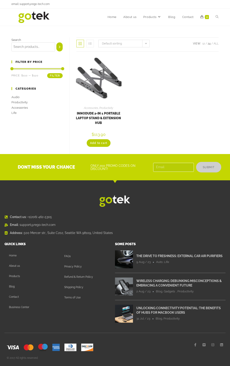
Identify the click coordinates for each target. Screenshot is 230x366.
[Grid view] (80, 43)
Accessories (91, 108)
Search (16, 40)
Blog (12, 286)
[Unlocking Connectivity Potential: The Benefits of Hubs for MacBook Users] (124, 313)
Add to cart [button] (98, 143)
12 (203, 43)
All (216, 43)
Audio (15, 97)
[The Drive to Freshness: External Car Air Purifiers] (124, 259)
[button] (107, 61)
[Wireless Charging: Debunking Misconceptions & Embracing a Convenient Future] (124, 286)
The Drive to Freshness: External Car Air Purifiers (179, 256)
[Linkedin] (221, 344)
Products (14, 276)
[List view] (90, 43)
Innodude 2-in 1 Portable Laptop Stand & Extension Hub (98, 118)
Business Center (19, 307)
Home (13, 255)
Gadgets (169, 291)
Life (14, 113)
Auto (159, 262)
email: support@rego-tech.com (30, 4)
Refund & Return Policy (78, 276)
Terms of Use (72, 297)
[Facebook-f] (195, 344)
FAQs (67, 256)
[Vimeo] (204, 344)
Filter (55, 75)
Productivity (106, 108)
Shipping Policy (73, 287)
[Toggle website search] (217, 17)
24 (209, 43)
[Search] (59, 46)
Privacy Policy (73, 266)
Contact (14, 296)
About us (14, 265)
